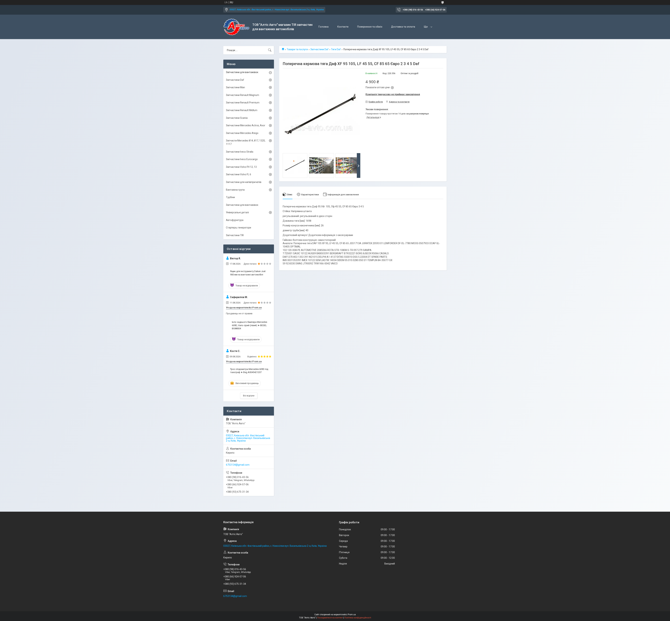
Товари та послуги (297, 49)
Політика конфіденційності (357, 617)
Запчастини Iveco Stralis (239, 151)
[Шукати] (270, 50)
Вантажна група (235, 189)
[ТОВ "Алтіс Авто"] (236, 27)
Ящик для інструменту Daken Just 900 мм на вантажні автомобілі (248, 273)
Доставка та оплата (403, 26)
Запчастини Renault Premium (242, 102)
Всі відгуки (248, 395)
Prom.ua (352, 614)
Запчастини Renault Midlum (241, 110)
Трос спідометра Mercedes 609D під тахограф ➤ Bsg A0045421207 (249, 371)
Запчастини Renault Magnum (242, 95)
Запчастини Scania (237, 117)
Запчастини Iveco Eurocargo (242, 159)
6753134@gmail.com (238, 464)
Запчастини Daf (319, 49)
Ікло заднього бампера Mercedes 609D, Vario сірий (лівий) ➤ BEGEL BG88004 (249, 325)
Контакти (342, 26)
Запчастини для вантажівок (242, 72)
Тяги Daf (336, 49)
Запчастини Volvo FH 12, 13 (241, 166)
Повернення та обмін (369, 26)
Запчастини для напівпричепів (243, 182)
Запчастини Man (235, 87)
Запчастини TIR (235, 235)
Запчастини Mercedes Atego (242, 133)
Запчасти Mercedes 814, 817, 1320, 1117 (245, 142)
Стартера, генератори (238, 227)
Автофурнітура (234, 220)
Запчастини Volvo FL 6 (238, 174)
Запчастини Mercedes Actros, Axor (245, 125)
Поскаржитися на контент (330, 617)
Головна (323, 26)
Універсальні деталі (237, 212)
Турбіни (230, 197)
